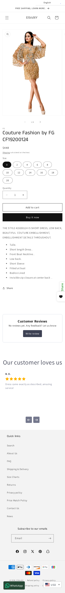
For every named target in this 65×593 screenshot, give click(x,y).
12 (19, 172)
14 (30, 172)
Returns (11, 484)
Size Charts (13, 477)
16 (41, 172)
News (10, 516)
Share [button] (10, 288)
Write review (32, 333)
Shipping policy (32, 585)
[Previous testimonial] (29, 420)
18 (53, 172)
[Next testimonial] (36, 420)
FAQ (9, 461)
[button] (7, 18)
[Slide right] (40, 122)
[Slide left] (25, 122)
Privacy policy (14, 492)
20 (7, 180)
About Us (12, 453)
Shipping (6, 152)
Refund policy (33, 580)
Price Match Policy (17, 500)
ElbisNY (19, 580)
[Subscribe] (50, 538)
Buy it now (32, 217)
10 (7, 172)
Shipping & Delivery (17, 469)
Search (11, 445)
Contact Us (13, 508)
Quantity (7, 188)
